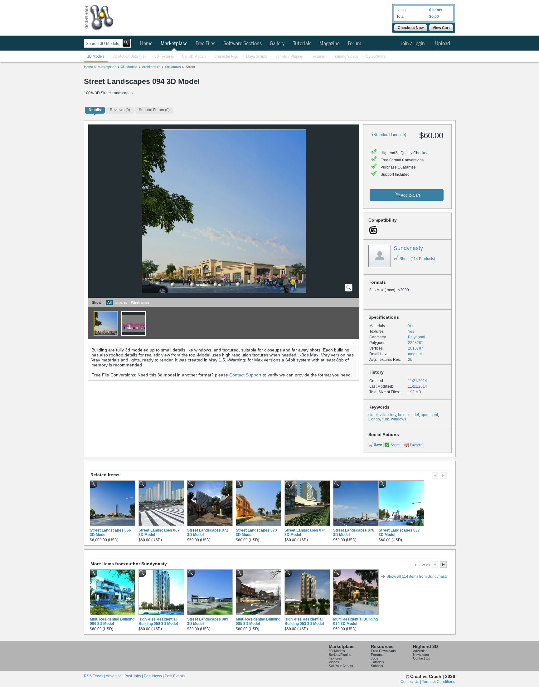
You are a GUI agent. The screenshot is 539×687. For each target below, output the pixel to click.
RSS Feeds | (95, 676)
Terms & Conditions (438, 682)
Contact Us (421, 658)
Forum (354, 43)
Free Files (205, 43)
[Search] (126, 43)
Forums (377, 654)
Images (121, 302)
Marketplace (174, 43)
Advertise (420, 651)
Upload (442, 43)
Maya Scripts (256, 57)
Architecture (151, 67)
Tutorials (302, 43)
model (413, 415)
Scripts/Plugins (340, 654)
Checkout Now (411, 28)
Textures (318, 57)
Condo (374, 419)
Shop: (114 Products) (417, 259)
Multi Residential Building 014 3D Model (355, 621)
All (109, 302)
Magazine (329, 43)
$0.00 (434, 16)
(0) (120, 110)
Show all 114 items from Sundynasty (417, 576)
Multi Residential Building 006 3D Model (112, 621)
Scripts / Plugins (289, 57)
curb (385, 419)
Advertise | (115, 676)
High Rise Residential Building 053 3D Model (304, 621)
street (373, 415)
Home (146, 43)
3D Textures (164, 57)
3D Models (95, 57)
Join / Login (412, 43)
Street (190, 67)
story (392, 415)
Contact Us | (411, 682)
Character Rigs (226, 57)
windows (398, 419)
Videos (334, 662)
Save (378, 444)
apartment (429, 415)
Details (95, 110)
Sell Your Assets (341, 666)
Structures (173, 67)
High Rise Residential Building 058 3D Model (158, 621)
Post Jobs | (134, 676)
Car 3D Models (194, 57)
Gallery (277, 43)
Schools (377, 666)
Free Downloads (383, 651)
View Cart (441, 28)
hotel (402, 415)
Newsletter (421, 654)
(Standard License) (389, 134)
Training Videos (345, 57)
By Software (376, 57)
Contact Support (245, 374)
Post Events (175, 676)
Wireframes (140, 302)
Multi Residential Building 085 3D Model (258, 621)
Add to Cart (410, 195)
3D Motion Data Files (129, 57)
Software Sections (242, 43)
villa (383, 415)
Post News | (154, 676)
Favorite (416, 445)
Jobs (374, 658)
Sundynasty (408, 248)
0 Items (435, 10)
